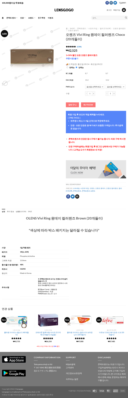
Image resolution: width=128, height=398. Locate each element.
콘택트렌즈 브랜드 (88, 191)
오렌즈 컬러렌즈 (119, 28)
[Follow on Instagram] (111, 3)
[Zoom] (5, 83)
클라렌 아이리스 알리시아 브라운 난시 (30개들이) (80, 333)
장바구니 (72, 105)
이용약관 (72, 391)
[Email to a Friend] (77, 196)
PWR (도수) (70, 87)
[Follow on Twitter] (115, 3)
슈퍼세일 (76, 188)
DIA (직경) (69, 80)
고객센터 (70, 367)
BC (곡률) (69, 73)
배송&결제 (70, 364)
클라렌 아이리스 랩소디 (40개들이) (16, 333)
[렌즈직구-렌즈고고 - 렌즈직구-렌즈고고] (64, 10)
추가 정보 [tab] (10, 211)
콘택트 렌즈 (11, 18)
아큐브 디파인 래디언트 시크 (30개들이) (111, 333)
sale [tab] (30, 211)
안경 (22, 18)
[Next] (126, 332)
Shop (72, 28)
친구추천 (41, 18)
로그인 (109, 10)
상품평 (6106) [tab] (21, 211)
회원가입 (116, 10)
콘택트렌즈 (81, 28)
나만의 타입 (92, 28)
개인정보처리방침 (84, 391)
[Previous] (2, 332)
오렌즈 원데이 (73, 30)
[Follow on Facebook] (107, 3)
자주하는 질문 (72, 379)
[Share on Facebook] (68, 196)
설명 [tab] (3, 211)
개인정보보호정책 (74, 373)
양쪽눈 (81, 67)
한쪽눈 (72, 67)
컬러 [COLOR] (105, 28)
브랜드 (31, 18)
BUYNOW (88, 105)
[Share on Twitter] (73, 196)
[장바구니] (124, 10)
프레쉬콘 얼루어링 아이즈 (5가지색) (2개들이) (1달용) (48, 333)
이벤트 (50, 18)
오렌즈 (92, 188)
